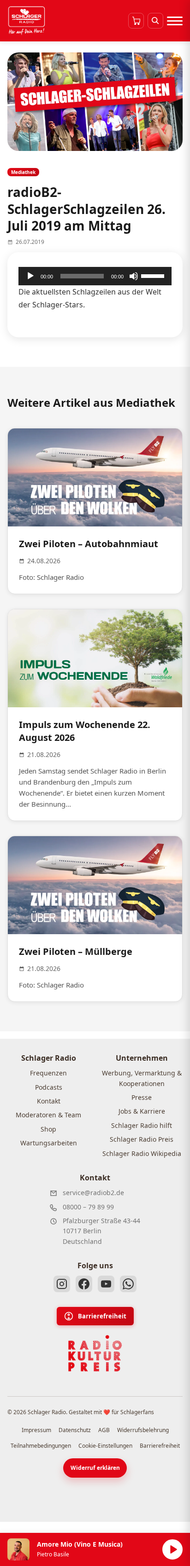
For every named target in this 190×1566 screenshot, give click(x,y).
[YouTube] (106, 1284)
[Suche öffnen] (155, 21)
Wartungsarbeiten (48, 1142)
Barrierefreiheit (102, 1316)
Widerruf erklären (95, 1468)
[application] (95, 276)
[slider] (154, 275)
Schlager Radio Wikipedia (141, 1153)
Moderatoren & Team (48, 1114)
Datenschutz (75, 1430)
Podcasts (48, 1087)
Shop (48, 1129)
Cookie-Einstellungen (105, 1446)
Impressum (36, 1430)
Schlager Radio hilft (141, 1125)
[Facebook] (84, 1284)
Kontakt (48, 1101)
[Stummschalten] (133, 276)
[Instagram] (61, 1284)
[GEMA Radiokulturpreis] (95, 1353)
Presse (141, 1097)
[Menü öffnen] (175, 21)
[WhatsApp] (128, 1284)
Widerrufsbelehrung (143, 1430)
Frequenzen (48, 1073)
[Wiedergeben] (30, 276)
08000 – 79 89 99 (88, 1206)
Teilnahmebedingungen (41, 1446)
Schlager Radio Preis (141, 1139)
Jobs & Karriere (142, 1111)
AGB (104, 1430)
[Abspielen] (172, 1549)
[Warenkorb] (136, 21)
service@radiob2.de (93, 1192)
